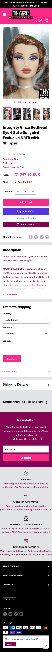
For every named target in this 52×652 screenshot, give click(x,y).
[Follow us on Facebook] (5, 614)
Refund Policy (10, 371)
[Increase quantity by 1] (33, 191)
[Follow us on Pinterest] (16, 614)
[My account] (40, 20)
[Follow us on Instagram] (10, 614)
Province (7, 327)
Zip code (7, 341)
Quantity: (8, 191)
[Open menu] (4, 14)
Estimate (12, 359)
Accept (10, 644)
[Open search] (35, 20)
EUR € (7, 600)
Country (7, 313)
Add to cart (26, 202)
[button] (26, 224)
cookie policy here (27, 639)
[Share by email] (47, 237)
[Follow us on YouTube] (21, 614)
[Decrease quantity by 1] (18, 191)
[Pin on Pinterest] (36, 237)
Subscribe (26, 457)
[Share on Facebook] (31, 237)
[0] (47, 20)
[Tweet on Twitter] (42, 237)
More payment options (26, 218)
